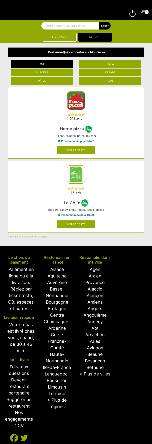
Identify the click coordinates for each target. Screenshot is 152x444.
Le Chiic (72, 202)
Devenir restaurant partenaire (19, 386)
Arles (95, 341)
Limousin (57, 387)
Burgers (42, 72)
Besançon (95, 360)
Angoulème (95, 315)
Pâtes (42, 80)
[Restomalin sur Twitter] (24, 438)
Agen (95, 269)
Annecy (95, 321)
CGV (19, 425)
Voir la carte (75, 150)
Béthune (95, 367)
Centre (57, 315)
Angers (95, 308)
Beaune (95, 354)
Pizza (110, 64)
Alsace (57, 269)
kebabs (110, 72)
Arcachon (95, 334)
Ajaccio (95, 289)
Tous (42, 64)
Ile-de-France (57, 367)
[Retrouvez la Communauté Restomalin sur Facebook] (15, 438)
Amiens (95, 302)
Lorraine (57, 393)
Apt (95, 328)
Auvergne (57, 282)
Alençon (95, 295)
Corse (57, 334)
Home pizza (72, 128)
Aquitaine (57, 275)
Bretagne (57, 308)
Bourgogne (57, 302)
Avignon (95, 347)
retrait (95, 37)
